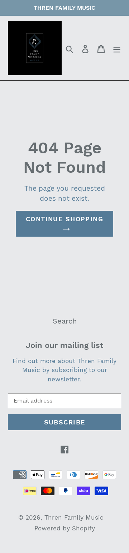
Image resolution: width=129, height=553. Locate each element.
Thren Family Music (74, 517)
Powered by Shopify (64, 528)
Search (65, 321)
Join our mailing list (64, 345)
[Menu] (117, 48)
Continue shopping (64, 219)
